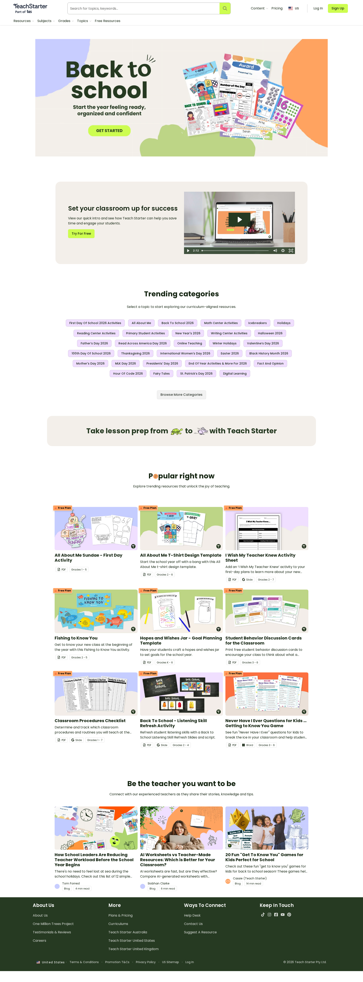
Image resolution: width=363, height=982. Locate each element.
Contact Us (193, 923)
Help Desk (192, 915)
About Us (40, 915)
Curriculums (118, 923)
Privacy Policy (146, 962)
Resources (22, 20)
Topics (83, 20)
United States (52, 962)
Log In (189, 962)
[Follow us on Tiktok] (263, 915)
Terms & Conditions (84, 962)
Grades (64, 20)
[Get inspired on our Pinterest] (289, 915)
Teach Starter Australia (127, 932)
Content (258, 8)
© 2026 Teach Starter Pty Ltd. (304, 962)
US (297, 8)
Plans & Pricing (120, 915)
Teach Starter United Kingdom (133, 949)
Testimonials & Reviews (52, 932)
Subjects (44, 20)
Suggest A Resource (200, 932)
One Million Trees (53, 923)
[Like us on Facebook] (276, 915)
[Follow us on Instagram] (269, 915)
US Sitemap (170, 962)
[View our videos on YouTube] (282, 915)
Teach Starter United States (131, 940)
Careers (39, 940)
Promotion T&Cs (117, 962)
